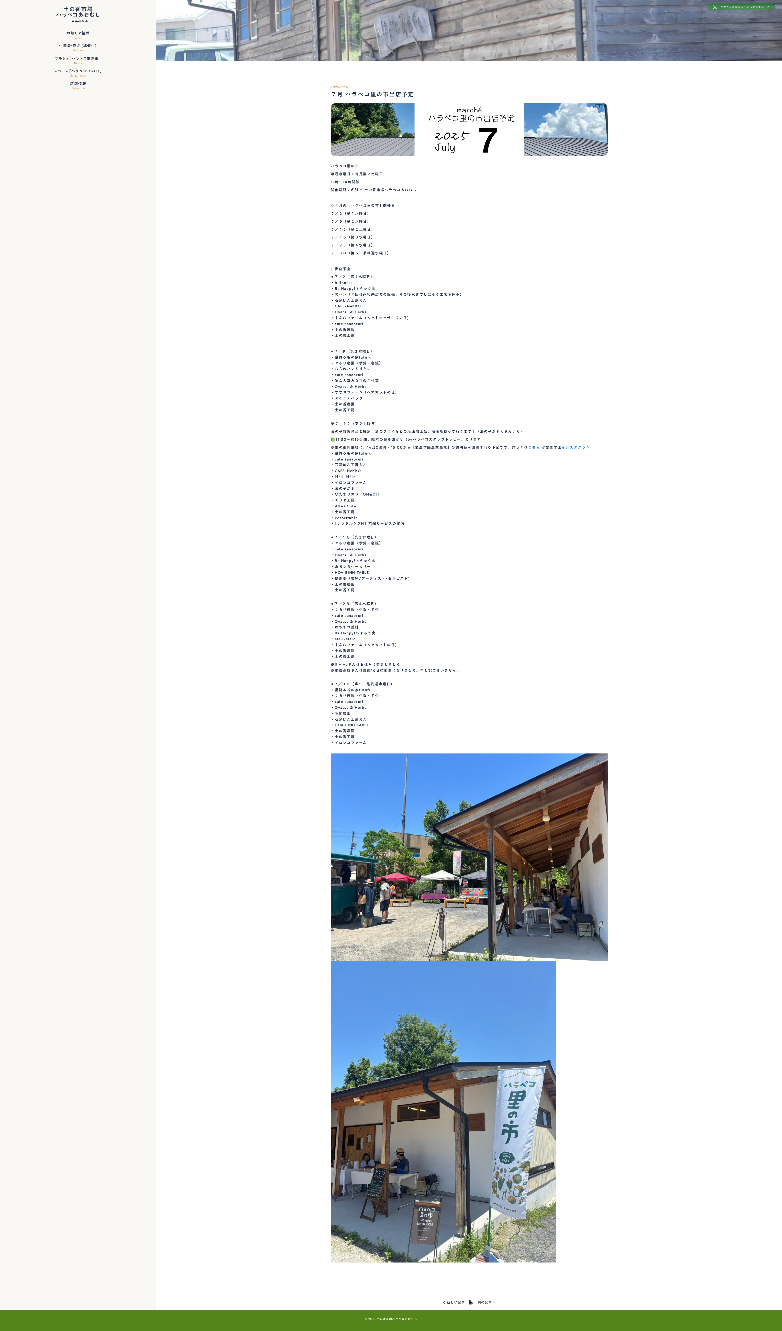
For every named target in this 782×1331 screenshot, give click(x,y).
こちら (534, 447)
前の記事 (484, 1302)
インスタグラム (576, 447)
